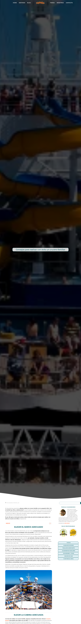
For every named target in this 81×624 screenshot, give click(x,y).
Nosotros (60, 2)
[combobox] (69, 503)
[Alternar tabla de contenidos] (49, 523)
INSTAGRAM (67, 523)
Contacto (69, 2)
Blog (29, 2)
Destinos (22, 2)
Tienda (52, 2)
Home (15, 2)
